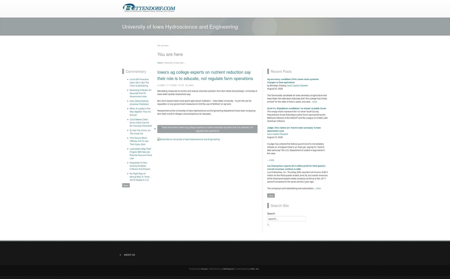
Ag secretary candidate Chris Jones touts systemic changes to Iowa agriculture (293, 81)
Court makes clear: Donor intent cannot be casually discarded (141, 122)
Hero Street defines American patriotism (139, 102)
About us (129, 254)
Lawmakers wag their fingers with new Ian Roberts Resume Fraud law (141, 153)
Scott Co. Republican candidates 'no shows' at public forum (296, 108)
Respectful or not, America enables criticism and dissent (140, 165)
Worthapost (228, 268)
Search (271, 213)
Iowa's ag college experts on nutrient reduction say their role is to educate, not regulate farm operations (205, 75)
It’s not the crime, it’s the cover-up (140, 132)
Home (159, 62)
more (314, 101)
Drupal (204, 268)
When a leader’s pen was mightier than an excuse (140, 111)
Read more (207, 129)
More (126, 185)
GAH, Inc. (254, 268)
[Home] (149, 7)
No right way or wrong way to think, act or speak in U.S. (140, 176)
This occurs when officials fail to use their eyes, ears (139, 141)
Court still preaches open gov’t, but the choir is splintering (139, 82)
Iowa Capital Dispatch (297, 85)
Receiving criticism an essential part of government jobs (140, 93)
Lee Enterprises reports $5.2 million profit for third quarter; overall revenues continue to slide (296, 167)
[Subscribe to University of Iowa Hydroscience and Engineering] (207, 140)
